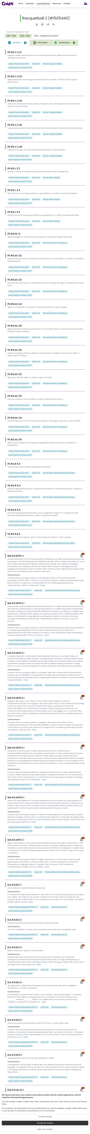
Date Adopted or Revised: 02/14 (20, 68)
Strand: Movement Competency (55, 243)
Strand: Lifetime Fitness (51, 178)
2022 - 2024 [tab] (25, 36)
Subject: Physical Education (19, 64)
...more (42, 585)
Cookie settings (45, 1116)
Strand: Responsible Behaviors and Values (59, 473)
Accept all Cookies (45, 1123)
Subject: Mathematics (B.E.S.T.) (20, 590)
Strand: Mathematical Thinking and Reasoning (62, 590)
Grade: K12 (38, 590)
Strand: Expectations (59, 907)
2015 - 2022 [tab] (11, 36)
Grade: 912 (36, 64)
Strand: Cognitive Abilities (52, 64)
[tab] (17, 43)
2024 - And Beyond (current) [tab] (46, 36)
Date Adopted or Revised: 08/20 (20, 594)
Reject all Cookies (45, 1129)
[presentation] (11, 36)
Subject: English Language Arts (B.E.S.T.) (23, 907)
